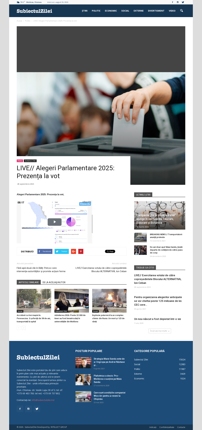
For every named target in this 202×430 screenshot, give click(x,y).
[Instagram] (177, 2)
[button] (181, 11)
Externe (139, 10)
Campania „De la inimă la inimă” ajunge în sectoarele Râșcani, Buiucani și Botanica (156, 218)
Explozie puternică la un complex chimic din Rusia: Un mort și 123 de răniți (108, 318)
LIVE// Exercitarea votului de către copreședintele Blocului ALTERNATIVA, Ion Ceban (101, 270)
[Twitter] (183, 2)
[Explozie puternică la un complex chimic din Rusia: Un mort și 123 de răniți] (109, 301)
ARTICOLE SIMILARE (29, 282)
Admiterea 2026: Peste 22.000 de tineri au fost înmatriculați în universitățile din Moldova (70, 318)
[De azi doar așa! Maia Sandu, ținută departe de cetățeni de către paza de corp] (140, 250)
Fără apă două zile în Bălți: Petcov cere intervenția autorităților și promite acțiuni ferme (41, 270)
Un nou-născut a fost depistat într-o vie (157, 319)
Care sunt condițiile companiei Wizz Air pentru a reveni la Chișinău (109, 395)
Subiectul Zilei (30, 161)
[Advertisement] (101, 48)
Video (172, 10)
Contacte (181, 427)
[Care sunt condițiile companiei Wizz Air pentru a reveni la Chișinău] (83, 396)
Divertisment (156, 10)
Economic (111, 10)
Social (125, 10)
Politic (96, 10)
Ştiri (84, 10)
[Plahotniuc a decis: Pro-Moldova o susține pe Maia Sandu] (83, 379)
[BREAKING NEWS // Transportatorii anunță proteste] (140, 237)
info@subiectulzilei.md (43, 400)
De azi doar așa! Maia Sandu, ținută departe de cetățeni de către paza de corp (166, 250)
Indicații (152, 427)
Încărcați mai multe (158, 331)
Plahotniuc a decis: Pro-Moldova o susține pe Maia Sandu (108, 378)
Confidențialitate (166, 427)
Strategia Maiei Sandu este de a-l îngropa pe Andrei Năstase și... (109, 362)
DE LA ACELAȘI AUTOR (54, 282)
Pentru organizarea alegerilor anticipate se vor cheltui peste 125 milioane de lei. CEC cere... (158, 301)
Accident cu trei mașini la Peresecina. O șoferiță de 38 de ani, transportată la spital (33, 318)
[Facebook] (172, 2)
